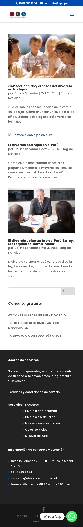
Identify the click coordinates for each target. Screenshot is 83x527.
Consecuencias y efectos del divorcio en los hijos (40, 88)
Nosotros (32, 405)
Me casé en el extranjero (43, 423)
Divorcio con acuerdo (41, 411)
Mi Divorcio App (36, 436)
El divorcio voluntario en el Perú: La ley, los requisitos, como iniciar (41, 242)
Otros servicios (36, 430)
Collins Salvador (26, 93)
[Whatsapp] (71, 516)
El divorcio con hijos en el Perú (33, 145)
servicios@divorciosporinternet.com (37, 478)
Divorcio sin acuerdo (40, 417)
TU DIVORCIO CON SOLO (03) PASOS (34, 336)
